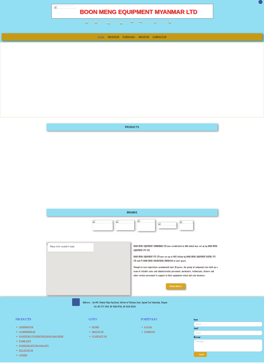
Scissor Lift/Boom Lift (34, 345)
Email (196, 328)
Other (23, 355)
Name (196, 320)
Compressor (27, 331)
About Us (143, 37)
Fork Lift (25, 341)
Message (197, 337)
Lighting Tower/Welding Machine (41, 336)
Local (148, 327)
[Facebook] (260, 2)
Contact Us (159, 37)
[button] (132, 127)
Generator (26, 327)
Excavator (26, 350)
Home (101, 37)
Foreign (149, 331)
